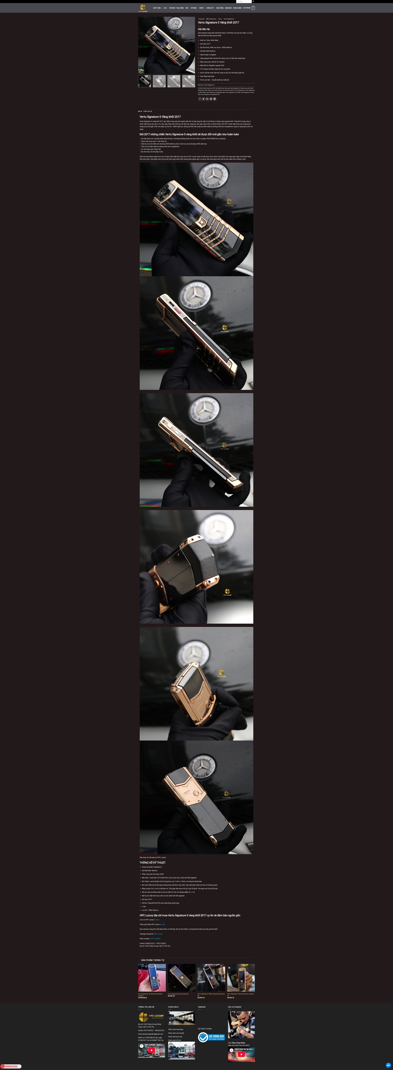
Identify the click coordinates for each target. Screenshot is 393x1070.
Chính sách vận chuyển (176, 1033)
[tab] (140, 111)
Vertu (201, 8)
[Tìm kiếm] (253, 1)
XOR (186, 8)
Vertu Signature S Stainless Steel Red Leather (150, 995)
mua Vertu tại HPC (217, 90)
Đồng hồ (210, 8)
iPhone (193, 8)
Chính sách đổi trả (174, 1040)
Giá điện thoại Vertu (221, 88)
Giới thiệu (157, 8)
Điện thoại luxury (211, 19)
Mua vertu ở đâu (206, 90)
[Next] (191, 45)
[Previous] (142, 45)
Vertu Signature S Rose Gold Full (178, 994)
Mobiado (228, 8)
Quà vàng (220, 8)
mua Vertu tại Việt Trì (229, 90)
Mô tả (140, 111)
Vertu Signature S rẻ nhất (233, 92)
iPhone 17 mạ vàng (176, 8)
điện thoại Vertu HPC (209, 88)
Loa (165, 8)
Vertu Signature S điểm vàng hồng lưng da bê (211, 995)
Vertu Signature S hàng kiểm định (215, 92)
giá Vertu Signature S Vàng (235, 88)
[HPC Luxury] (144, 8)
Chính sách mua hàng (175, 1029)
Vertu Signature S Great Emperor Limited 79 (240, 995)
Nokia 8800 (237, 8)
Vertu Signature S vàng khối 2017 (210, 94)
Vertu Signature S (229, 19)
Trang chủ (201, 19)
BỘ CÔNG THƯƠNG (205, 1029)
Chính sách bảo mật (175, 1037)
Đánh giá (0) (148, 111)
